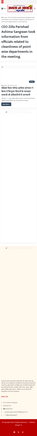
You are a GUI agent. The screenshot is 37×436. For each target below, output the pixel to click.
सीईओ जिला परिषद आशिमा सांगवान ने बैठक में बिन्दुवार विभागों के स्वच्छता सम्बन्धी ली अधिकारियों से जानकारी (17, 91)
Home (5, 17)
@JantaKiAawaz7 (11, 415)
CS (21, 425)
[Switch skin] (35, 9)
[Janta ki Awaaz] (20, 8)
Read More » (6, 104)
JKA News (5, 85)
